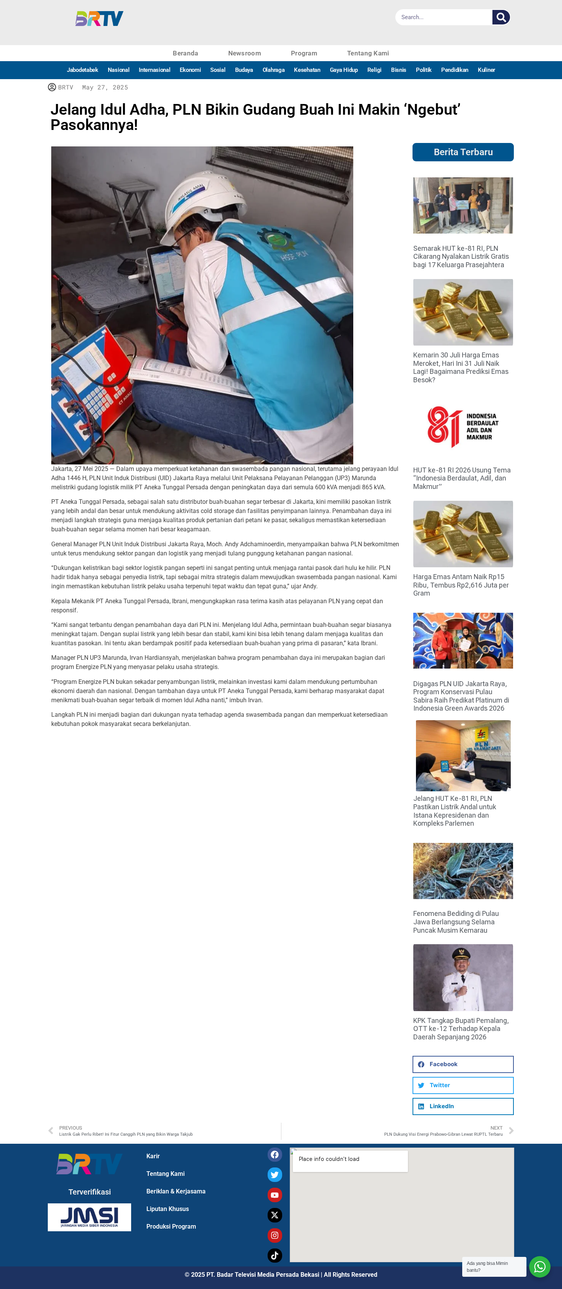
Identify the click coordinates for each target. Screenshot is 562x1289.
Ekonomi (190, 70)
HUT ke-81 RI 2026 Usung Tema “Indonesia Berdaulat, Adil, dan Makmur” (462, 478)
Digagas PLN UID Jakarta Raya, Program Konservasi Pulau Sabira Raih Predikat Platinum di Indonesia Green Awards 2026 (461, 696)
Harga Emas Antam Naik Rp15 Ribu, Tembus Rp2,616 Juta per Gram (461, 585)
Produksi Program (171, 1226)
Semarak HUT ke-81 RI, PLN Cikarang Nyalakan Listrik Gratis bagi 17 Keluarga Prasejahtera (461, 256)
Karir (153, 1156)
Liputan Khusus (167, 1209)
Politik (424, 70)
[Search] (501, 17)
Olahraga (274, 70)
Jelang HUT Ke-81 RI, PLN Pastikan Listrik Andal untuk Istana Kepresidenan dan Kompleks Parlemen (454, 810)
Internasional (154, 70)
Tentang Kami (368, 53)
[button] (463, 1064)
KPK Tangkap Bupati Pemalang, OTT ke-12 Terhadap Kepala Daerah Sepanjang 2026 (461, 1028)
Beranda (185, 53)
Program (304, 53)
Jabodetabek (82, 70)
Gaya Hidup (344, 70)
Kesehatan (307, 70)
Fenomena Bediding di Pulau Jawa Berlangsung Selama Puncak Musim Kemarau (456, 921)
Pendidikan (454, 70)
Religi (374, 70)
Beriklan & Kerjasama (176, 1191)
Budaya (244, 70)
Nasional (119, 70)
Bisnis (398, 70)
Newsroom (244, 53)
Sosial (217, 70)
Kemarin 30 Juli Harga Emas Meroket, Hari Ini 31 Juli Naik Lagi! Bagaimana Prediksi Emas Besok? (460, 367)
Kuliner (486, 70)
